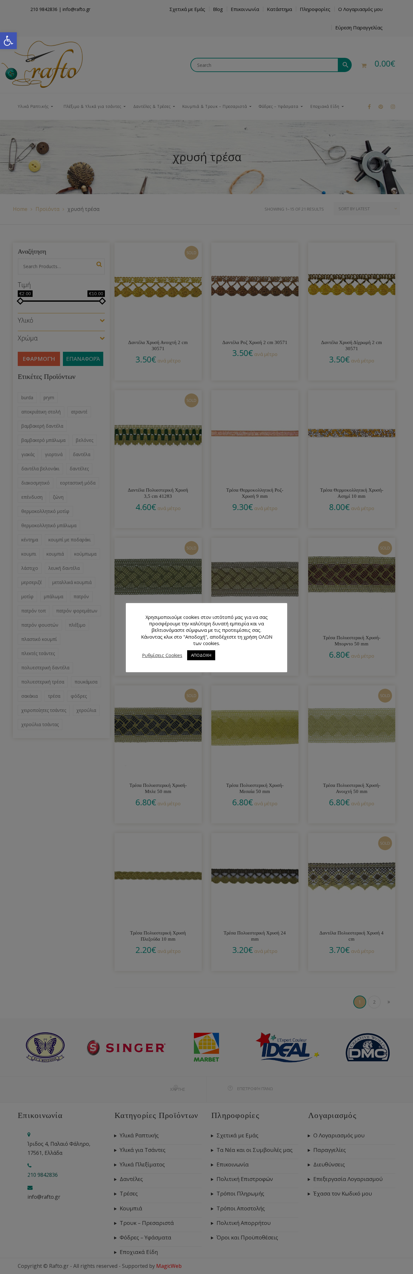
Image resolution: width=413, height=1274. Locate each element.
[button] (8, 40)
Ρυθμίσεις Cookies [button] (162, 655)
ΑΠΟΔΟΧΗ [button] (201, 655)
